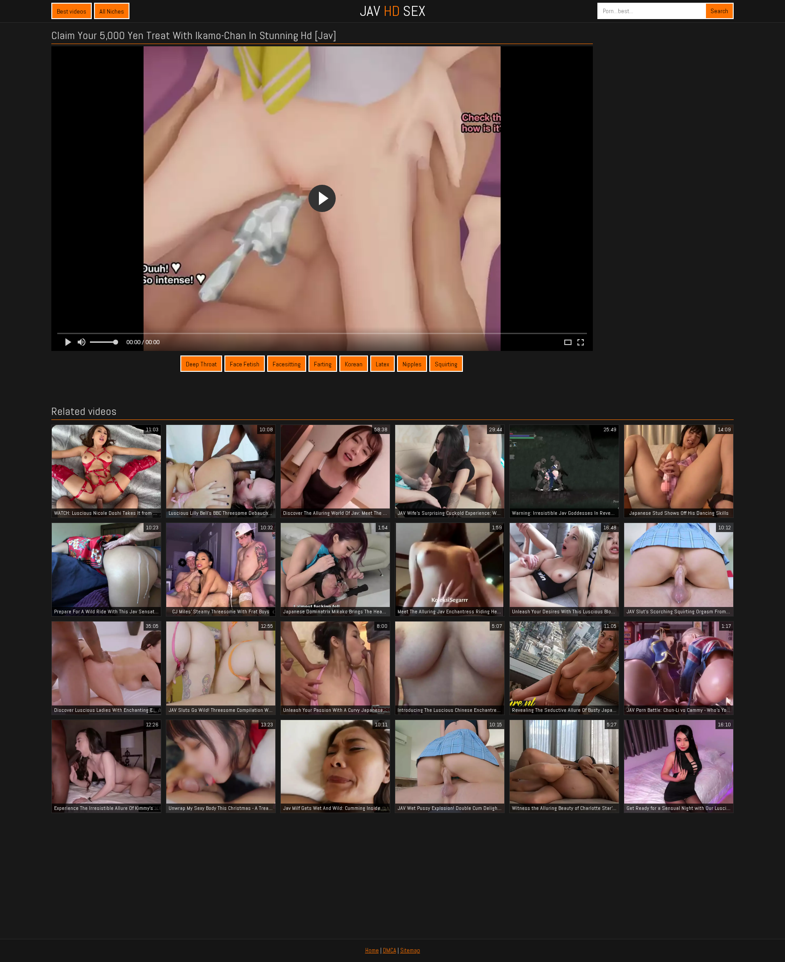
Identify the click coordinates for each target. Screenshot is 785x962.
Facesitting (287, 364)
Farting (323, 364)
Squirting (446, 364)
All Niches (111, 11)
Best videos (71, 11)
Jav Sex (392, 11)
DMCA (389, 950)
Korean (354, 364)
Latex (382, 364)
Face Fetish (244, 364)
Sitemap (410, 950)
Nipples (412, 364)
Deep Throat (201, 364)
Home (372, 950)
